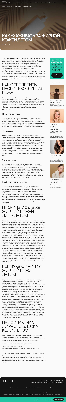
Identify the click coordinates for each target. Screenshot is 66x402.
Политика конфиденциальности (9, 387)
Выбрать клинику (57, 75)
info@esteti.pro (44, 392)
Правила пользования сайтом (57, 387)
